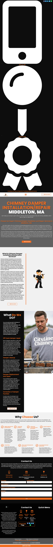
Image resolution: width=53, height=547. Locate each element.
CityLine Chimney (26, 543)
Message (3, 491)
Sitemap (17, 540)
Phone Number (30, 480)
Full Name (3, 480)
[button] (44, 1)
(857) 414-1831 (22, 64)
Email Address (4, 484)
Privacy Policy (23, 540)
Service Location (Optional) (8, 487)
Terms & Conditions (33, 540)
